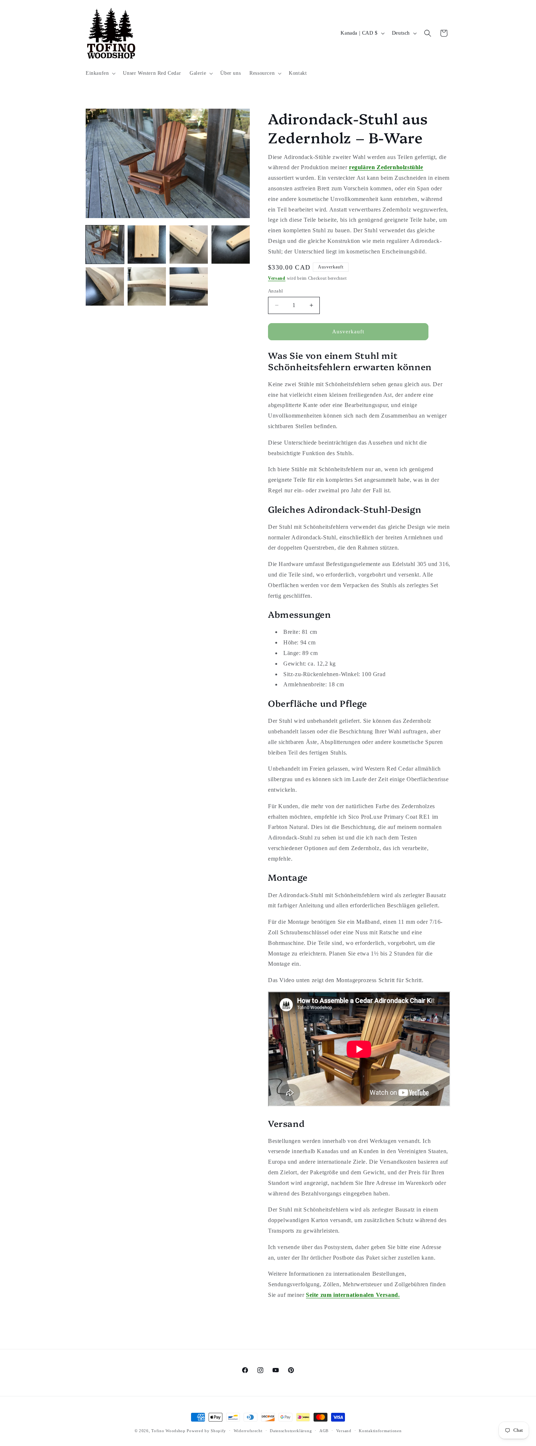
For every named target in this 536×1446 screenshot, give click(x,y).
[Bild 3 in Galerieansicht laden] (189, 244)
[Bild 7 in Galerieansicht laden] (189, 286)
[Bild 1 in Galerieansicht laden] (105, 244)
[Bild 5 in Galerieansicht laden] (105, 286)
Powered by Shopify (206, 1430)
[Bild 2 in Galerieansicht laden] (147, 244)
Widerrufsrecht (248, 1430)
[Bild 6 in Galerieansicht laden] (147, 286)
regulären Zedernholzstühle (386, 167)
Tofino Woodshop (168, 1430)
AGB (324, 1430)
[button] (100, 73)
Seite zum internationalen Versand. (353, 1295)
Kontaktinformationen (380, 1430)
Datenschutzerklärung (291, 1430)
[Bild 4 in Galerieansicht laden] (230, 244)
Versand (277, 278)
